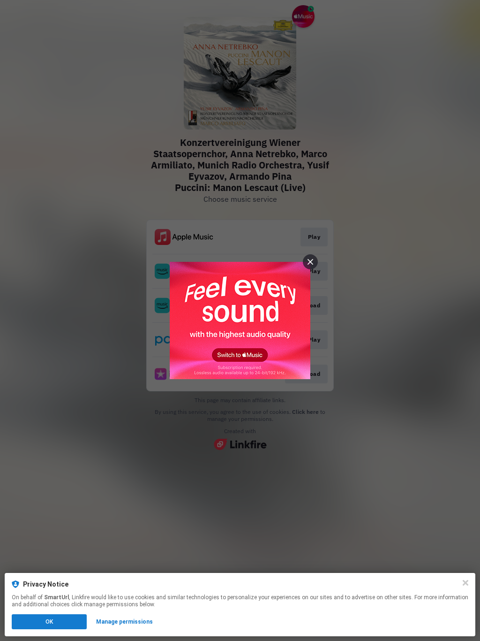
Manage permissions (124, 621)
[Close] (465, 582)
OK (49, 621)
